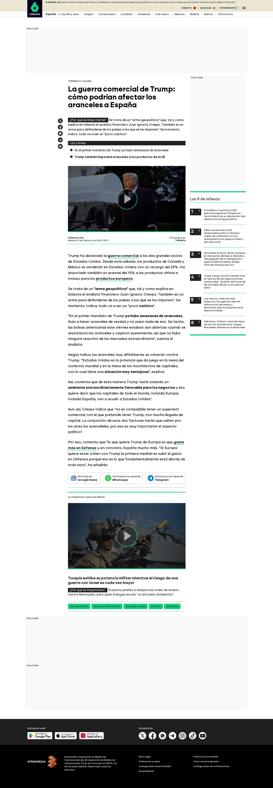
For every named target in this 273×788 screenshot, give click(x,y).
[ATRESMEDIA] (43, 763)
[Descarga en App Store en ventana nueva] (66, 738)
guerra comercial (123, 256)
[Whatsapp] (162, 738)
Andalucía (144, 14)
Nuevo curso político (139, 2)
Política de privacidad (205, 756)
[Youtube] (203, 738)
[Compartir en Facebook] (60, 128)
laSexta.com (76, 237)
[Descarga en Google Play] (39, 738)
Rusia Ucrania (200, 2)
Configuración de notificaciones (211, 766)
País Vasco (162, 14)
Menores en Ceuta (66, 2)
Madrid (194, 14)
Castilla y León (70, 14)
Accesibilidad (146, 771)
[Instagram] (182, 738)
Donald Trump (79, 606)
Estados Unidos (135, 606)
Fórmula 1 (230, 2)
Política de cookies (149, 761)
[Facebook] (152, 738)
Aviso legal (145, 756)
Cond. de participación (206, 761)
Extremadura (107, 14)
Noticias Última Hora (107, 606)
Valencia (179, 14)
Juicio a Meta (216, 2)
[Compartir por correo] (60, 148)
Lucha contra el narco (163, 2)
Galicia (208, 14)
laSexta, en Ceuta (86, 2)
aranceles (172, 606)
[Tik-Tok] (192, 738)
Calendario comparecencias (112, 2)
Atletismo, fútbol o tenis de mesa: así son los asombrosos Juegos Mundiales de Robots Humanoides (224, 324)
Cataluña (126, 14)
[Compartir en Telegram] (60, 141)
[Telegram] (172, 738)
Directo (156, 606)
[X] (60, 122)
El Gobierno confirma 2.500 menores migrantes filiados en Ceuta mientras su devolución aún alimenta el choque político (225, 215)
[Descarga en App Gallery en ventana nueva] (91, 738)
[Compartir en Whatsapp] (60, 135)
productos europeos (114, 278)
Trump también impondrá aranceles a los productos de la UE (120, 157)
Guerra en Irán (184, 2)
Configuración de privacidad (155, 766)
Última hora (225, 14)
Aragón (88, 14)
